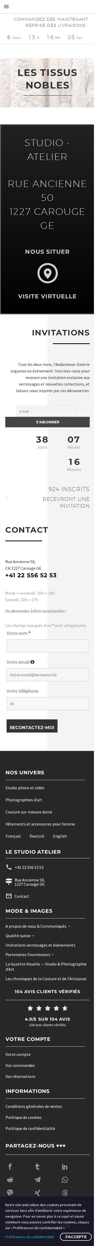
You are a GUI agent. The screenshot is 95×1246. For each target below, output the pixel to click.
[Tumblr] (37, 1178)
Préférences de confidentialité (29, 1236)
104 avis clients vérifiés (45, 1003)
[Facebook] (10, 1178)
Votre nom (19, 640)
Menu (6, 7)
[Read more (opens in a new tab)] (38, 874)
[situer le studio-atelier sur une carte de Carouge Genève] (45, 273)
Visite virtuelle (45, 296)
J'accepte (76, 1236)
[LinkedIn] (65, 1178)
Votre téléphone (22, 697)
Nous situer (45, 251)
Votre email (21, 669)
